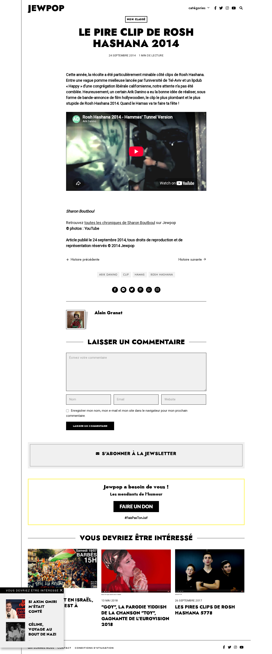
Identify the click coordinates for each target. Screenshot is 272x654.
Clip (126, 275)
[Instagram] (227, 8)
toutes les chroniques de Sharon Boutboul (119, 222)
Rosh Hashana (162, 275)
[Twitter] (221, 8)
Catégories (196, 8)
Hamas (140, 275)
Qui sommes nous (41, 648)
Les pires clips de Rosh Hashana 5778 (205, 610)
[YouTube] (234, 8)
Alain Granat (108, 313)
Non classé (136, 19)
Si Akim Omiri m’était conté (42, 606)
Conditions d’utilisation (94, 648)
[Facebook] (215, 8)
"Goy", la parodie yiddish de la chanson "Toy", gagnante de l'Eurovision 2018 (135, 615)
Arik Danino (108, 275)
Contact (64, 648)
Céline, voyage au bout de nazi (42, 629)
